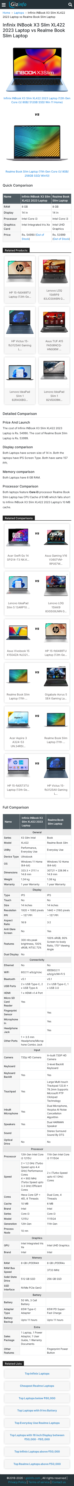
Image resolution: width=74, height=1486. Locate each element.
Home (6, 12)
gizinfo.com (33, 1478)
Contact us (59, 1482)
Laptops (19, 12)
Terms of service (39, 1482)
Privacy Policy (17, 1482)
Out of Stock (61, 239)
